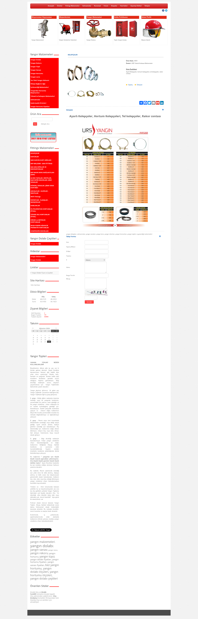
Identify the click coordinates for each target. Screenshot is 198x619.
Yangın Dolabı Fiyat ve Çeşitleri (42, 273)
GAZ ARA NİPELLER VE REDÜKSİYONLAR (38, 168)
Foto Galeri (124, 6)
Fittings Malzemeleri (72, 6)
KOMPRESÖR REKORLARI (40, 231)
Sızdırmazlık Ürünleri (38, 103)
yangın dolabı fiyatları (40, 559)
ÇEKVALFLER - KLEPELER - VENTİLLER (39, 192)
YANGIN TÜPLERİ (39, 362)
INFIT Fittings (35, 197)
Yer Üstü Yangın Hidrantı (40, 80)
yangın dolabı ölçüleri (41, 570)
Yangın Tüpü (35, 67)
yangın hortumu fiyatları (44, 560)
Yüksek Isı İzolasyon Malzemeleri (43, 96)
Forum (106, 6)
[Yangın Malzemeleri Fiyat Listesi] (43, 142)
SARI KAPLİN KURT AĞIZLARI (41, 160)
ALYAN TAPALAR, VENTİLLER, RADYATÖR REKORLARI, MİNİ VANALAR (41, 180)
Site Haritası (35, 285)
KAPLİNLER (35, 157)
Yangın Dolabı (36, 60)
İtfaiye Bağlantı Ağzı (38, 84)
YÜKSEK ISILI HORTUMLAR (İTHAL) (40, 215)
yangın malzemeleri (42, 542)
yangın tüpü (47, 556)
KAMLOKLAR (35, 205)
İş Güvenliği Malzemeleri (40, 87)
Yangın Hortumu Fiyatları (40, 106)
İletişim (147, 6)
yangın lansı (53, 550)
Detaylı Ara (45, 124)
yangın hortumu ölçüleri (44, 573)
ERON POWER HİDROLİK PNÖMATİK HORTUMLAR (40, 226)
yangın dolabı (41, 545)
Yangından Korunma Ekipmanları (38, 92)
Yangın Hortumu (37, 73)
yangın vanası (38, 550)
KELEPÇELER (35, 153)
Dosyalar (114, 6)
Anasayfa (51, 6)
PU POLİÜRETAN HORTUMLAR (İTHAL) (41, 210)
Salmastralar (86, 6)
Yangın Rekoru (36, 63)
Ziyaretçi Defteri (136, 6)
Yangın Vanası (36, 70)
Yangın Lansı (35, 77)
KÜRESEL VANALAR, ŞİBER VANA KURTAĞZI (42, 187)
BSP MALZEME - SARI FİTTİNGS (41, 163)
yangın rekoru (39, 553)
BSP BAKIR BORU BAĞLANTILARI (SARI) (42, 173)
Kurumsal (97, 6)
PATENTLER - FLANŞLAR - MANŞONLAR (39, 201)
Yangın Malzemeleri (38, 256)
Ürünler (59, 6)
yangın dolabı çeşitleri (44, 578)
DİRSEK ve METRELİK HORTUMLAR (38, 221)
